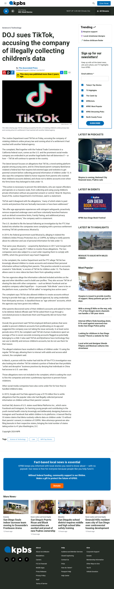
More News (9, 496)
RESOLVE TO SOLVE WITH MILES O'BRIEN (93, 256)
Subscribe (95, 123)
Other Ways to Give (93, 564)
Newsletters (40, 556)
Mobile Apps (40, 568)
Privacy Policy (41, 575)
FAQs (63, 564)
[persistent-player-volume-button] (13, 11)
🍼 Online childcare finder (92, 40)
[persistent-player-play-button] (6, 11)
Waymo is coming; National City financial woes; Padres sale (92, 178)
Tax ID (89, 568)
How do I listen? (66, 568)
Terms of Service (41, 583)
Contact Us (65, 560)
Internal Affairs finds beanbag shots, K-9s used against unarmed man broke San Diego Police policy (94, 323)
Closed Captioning (67, 556)
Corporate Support (93, 552)
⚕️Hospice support (89, 32)
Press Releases (41, 571)
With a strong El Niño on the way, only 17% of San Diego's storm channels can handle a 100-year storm (95, 311)
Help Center (65, 575)
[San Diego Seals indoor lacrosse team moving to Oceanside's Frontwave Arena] (15, 507)
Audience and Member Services (72, 552)
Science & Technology (11, 28)
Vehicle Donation (92, 571)
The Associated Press (28, 68)
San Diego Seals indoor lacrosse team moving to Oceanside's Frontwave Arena (15, 523)
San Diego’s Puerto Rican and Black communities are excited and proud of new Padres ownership (43, 525)
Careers (38, 560)
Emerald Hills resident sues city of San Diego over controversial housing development (98, 523)
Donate (57, 485)
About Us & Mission (42, 552)
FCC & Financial (41, 564)
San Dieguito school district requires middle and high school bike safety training (70, 523)
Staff (37, 579)
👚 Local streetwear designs (93, 36)
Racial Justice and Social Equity (41, 517)
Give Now (103, 3)
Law (33, 439)
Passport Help (66, 571)
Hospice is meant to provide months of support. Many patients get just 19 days (94, 298)
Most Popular (85, 267)
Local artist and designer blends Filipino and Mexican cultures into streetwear (93, 345)
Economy (6, 517)
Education (61, 517)
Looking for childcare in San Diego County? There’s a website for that (93, 334)
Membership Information (95, 560)
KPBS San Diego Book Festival (92, 218)
